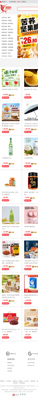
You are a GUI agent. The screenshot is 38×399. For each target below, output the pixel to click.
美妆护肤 (4, 20)
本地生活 (4, 50)
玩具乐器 (4, 53)
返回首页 (2, 381)
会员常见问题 (10, 365)
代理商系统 (22, 383)
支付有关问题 (31, 362)
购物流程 (9, 362)
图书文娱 (4, 26)
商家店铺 (33, 381)
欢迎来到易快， (14, 1)
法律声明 (14, 381)
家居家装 (4, 44)
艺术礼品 (4, 56)
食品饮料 (4, 29)
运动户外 (4, 38)
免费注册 (23, 1)
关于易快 (8, 381)
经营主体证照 (5, 389)
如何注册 (9, 368)
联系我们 (20, 381)
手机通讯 (4, 41)
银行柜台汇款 (31, 365)
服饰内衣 (4, 35)
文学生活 (4, 17)
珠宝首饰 (4, 23)
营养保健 (4, 47)
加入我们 (27, 381)
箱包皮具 (4, 32)
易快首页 (3, 1)
